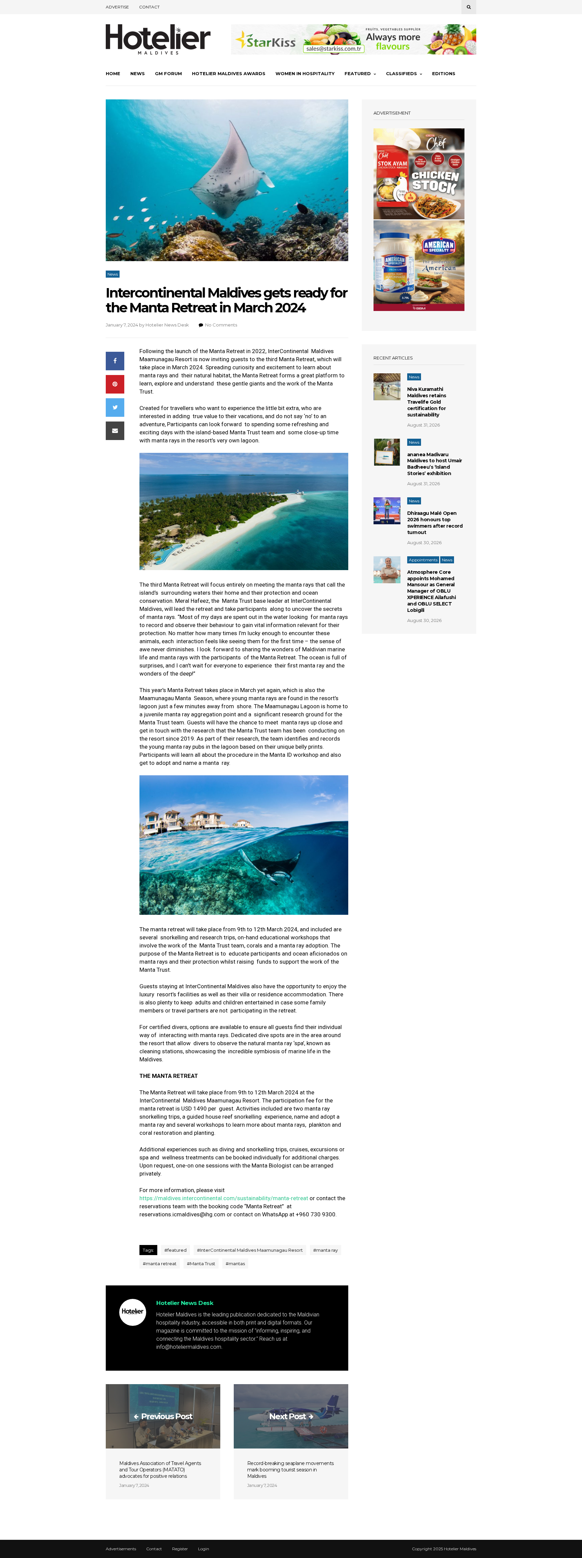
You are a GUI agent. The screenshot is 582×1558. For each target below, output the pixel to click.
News (137, 73)
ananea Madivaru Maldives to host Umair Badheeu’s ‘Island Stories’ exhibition (434, 464)
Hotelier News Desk (167, 325)
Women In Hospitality (305, 73)
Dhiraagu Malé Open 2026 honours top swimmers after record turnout (435, 522)
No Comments (221, 325)
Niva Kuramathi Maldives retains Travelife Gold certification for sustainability (426, 402)
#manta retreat (159, 1263)
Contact (149, 6)
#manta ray (325, 1250)
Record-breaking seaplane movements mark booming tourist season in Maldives (290, 1469)
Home (113, 73)
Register (180, 1549)
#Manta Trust (201, 1263)
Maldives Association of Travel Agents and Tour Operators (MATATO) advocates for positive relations (160, 1469)
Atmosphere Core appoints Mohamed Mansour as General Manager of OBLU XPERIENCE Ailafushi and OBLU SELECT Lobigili (431, 591)
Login (203, 1549)
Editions (443, 73)
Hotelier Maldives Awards (228, 73)
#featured (175, 1250)
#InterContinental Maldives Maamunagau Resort (250, 1250)
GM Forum (168, 73)
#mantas (235, 1263)
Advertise (117, 6)
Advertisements (121, 1549)
